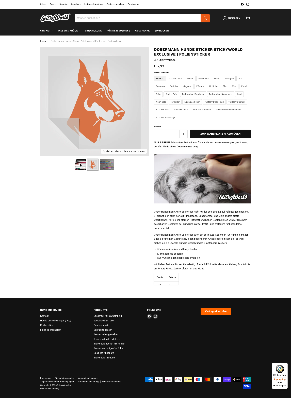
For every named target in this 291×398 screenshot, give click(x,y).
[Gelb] (217, 82)
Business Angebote (115, 4)
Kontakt (44, 316)
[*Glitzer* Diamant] (237, 105)
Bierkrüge (63, 4)
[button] (80, 164)
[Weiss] (190, 82)
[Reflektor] (176, 105)
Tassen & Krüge (68, 30)
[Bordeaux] (161, 89)
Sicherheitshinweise (64, 378)
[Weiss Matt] (204, 82)
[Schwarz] (160, 82)
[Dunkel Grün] (172, 97)
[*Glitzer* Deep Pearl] (215, 105)
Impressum (45, 378)
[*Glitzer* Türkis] (181, 113)
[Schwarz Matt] (176, 82)
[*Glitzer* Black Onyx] (166, 121)
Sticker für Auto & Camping (108, 316)
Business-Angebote (104, 353)
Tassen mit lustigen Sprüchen (109, 348)
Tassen (53, 4)
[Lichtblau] (214, 89)
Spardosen (76, 4)
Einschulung (133, 4)
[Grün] (159, 97)
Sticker (43, 4)
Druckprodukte (101, 325)
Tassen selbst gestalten (106, 334)
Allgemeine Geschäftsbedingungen (57, 381)
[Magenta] (187, 89)
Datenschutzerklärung (88, 381)
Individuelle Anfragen (94, 4)
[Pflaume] (200, 89)
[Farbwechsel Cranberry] (193, 97)
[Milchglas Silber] (192, 105)
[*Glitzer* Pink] (163, 113)
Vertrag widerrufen (216, 311)
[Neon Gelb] (161, 105)
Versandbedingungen (88, 378)
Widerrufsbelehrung (111, 381)
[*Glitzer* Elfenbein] (202, 113)
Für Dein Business (118, 30)
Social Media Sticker (104, 320)
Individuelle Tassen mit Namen (109, 343)
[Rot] (240, 82)
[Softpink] (174, 89)
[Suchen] (205, 18)
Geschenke (142, 30)
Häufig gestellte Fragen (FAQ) (55, 320)
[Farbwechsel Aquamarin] (221, 97)
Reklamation (46, 325)
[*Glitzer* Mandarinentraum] (229, 113)
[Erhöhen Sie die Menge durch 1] (184, 134)
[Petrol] (244, 89)
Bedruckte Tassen (103, 329)
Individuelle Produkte (104, 357)
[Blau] (225, 89)
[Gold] (240, 97)
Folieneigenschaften (50, 329)
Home (43, 41)
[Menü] (286, 365)
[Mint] (234, 89)
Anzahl (157, 126)
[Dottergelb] (229, 82)
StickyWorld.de (167, 59)
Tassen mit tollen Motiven (107, 339)
